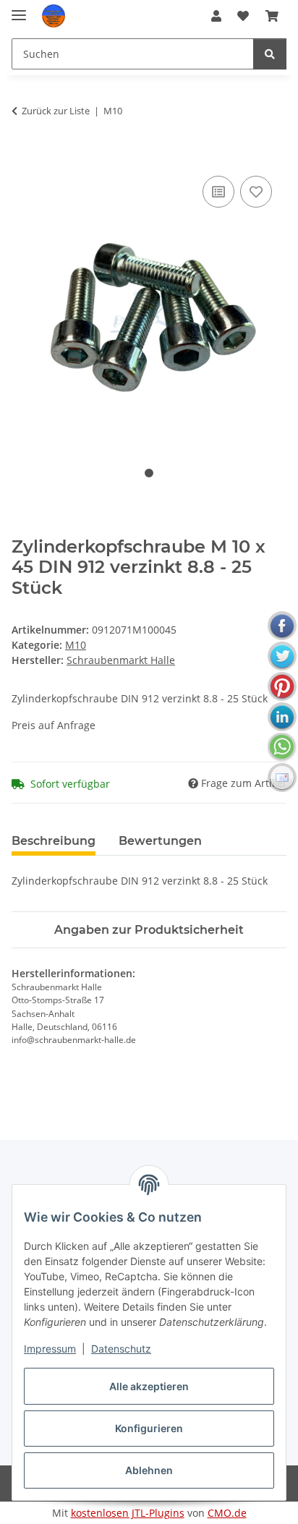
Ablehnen (149, 1470)
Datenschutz (121, 1348)
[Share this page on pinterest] (282, 686)
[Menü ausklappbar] (19, 9)
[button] (216, 15)
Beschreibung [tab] (53, 841)
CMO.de (227, 1513)
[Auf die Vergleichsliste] (218, 192)
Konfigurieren (149, 1428)
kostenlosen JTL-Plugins (127, 1513)
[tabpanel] (149, 303)
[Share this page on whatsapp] (282, 747)
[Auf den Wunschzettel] (256, 192)
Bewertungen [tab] (160, 841)
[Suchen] (269, 53)
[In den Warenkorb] (23, 156)
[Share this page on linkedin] (282, 716)
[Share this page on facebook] (282, 625)
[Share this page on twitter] (282, 656)
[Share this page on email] (282, 777)
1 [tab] (149, 473)
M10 (75, 645)
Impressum (50, 1348)
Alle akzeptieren (149, 1386)
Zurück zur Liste (56, 110)
